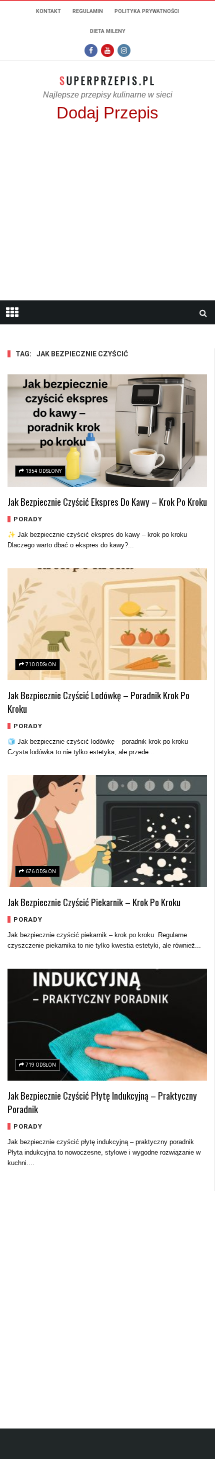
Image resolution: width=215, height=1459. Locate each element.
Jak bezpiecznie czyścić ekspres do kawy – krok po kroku (107, 501)
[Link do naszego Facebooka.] (91, 50)
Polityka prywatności (146, 11)
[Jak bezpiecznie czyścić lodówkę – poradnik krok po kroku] (107, 624)
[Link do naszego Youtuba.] (107, 50)
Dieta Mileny (108, 31)
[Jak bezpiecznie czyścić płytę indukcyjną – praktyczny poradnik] (107, 1025)
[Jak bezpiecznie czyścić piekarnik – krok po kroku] (107, 831)
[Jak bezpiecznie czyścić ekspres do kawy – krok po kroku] (107, 430)
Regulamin (87, 11)
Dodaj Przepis (107, 112)
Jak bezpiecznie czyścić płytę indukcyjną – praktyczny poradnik (102, 1102)
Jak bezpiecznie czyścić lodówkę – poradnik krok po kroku (99, 701)
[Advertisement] (107, 215)
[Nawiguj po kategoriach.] (12, 312)
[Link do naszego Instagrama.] (124, 50)
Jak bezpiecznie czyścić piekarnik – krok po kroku (94, 902)
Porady (28, 519)
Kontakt (48, 11)
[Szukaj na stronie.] (203, 313)
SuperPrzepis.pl (108, 80)
